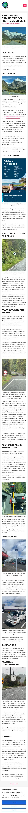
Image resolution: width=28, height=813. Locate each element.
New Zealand (5, 23)
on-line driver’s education (13, 118)
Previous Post (14, 784)
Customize (14, 806)
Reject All (14, 810)
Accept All (14, 802)
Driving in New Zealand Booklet (12, 116)
